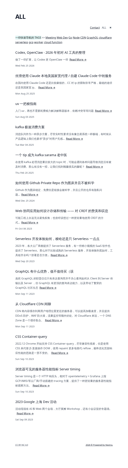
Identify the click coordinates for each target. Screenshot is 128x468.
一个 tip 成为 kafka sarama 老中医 (41, 155)
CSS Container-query (31, 336)
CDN (83, 37)
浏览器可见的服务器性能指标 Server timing (47, 369)
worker (38, 42)
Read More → (78, 59)
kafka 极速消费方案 (30, 127)
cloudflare (105, 37)
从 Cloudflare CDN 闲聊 (33, 304)
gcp (31, 42)
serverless (21, 42)
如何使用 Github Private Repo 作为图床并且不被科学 (54, 183)
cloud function (53, 42)
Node (76, 37)
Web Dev (62, 37)
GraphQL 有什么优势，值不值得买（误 (44, 271)
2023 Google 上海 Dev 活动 (35, 401)
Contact (95, 27)
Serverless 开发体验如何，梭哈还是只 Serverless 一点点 (57, 238)
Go (70, 37)
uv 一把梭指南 (25, 103)
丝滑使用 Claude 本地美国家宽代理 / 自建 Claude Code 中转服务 (63, 76)
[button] (110, 27)
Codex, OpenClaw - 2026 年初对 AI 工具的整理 (50, 52)
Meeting (51, 37)
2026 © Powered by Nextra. (99, 444)
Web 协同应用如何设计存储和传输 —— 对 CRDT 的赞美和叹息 (61, 211)
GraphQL (92, 37)
